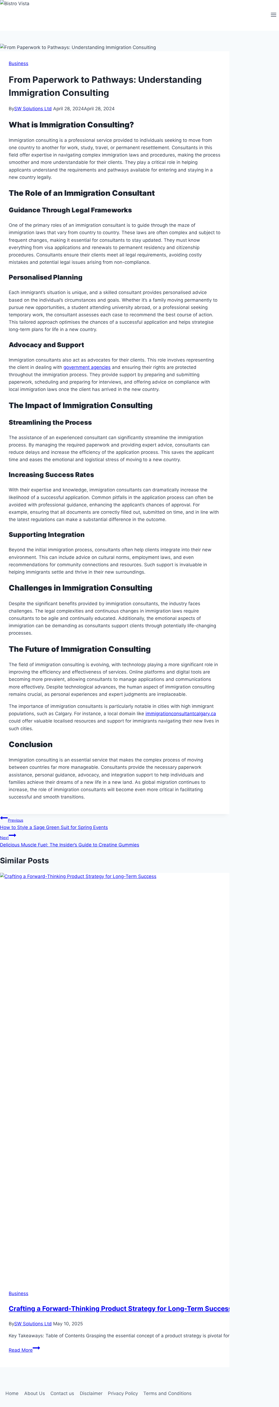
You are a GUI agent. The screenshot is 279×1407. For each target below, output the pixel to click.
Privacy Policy (123, 1393)
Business (18, 63)
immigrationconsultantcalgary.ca (180, 713)
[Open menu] (273, 15)
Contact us (62, 1393)
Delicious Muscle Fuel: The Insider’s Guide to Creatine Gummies (69, 841)
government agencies (87, 367)
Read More (24, 1350)
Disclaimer (91, 1393)
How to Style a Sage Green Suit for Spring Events (54, 824)
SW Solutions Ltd (33, 108)
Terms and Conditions (167, 1393)
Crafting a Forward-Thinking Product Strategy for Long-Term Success (120, 1309)
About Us (34, 1393)
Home (12, 1393)
